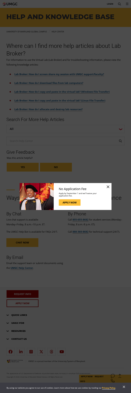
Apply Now (70, 202)
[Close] (108, 187)
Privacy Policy (108, 387)
